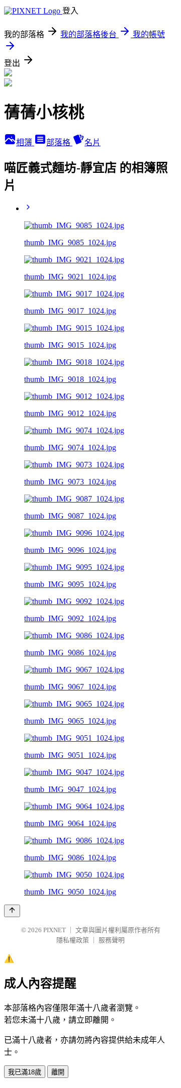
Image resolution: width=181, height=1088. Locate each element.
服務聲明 (112, 940)
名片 (92, 142)
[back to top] (12, 911)
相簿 (25, 142)
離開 (57, 1072)
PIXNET (54, 930)
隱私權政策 (72, 940)
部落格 (59, 142)
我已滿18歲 (24, 1072)
